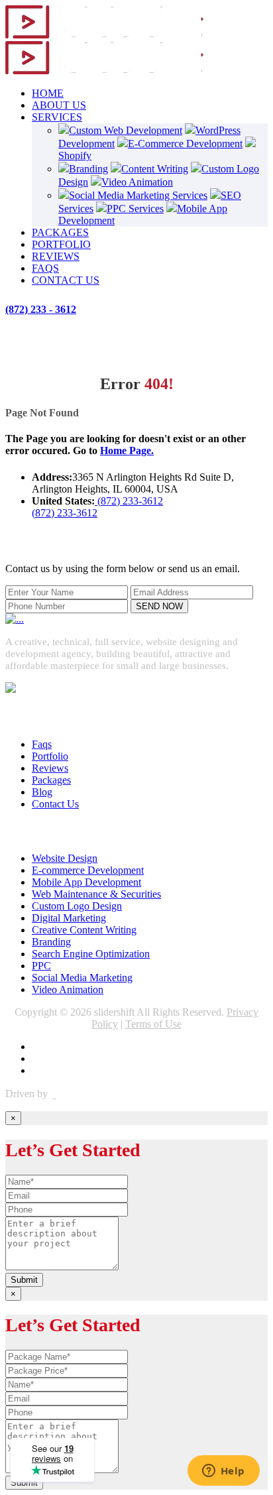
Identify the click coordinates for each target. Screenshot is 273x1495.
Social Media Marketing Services (138, 195)
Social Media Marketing (82, 977)
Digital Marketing (69, 918)
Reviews (50, 768)
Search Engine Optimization (91, 953)
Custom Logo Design (77, 906)
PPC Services (135, 208)
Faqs (42, 744)
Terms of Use (153, 1024)
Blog (42, 792)
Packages (51, 780)
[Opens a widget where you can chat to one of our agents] (223, 1471)
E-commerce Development (88, 870)
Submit (24, 1280)
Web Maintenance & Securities (96, 894)
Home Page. (127, 450)
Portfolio (50, 756)
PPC (41, 965)
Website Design (64, 858)
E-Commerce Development (185, 143)
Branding (88, 168)
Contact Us (55, 803)
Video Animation (137, 182)
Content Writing (154, 168)
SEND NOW (159, 606)
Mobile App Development (86, 882)
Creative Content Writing (84, 929)
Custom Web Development (125, 130)
